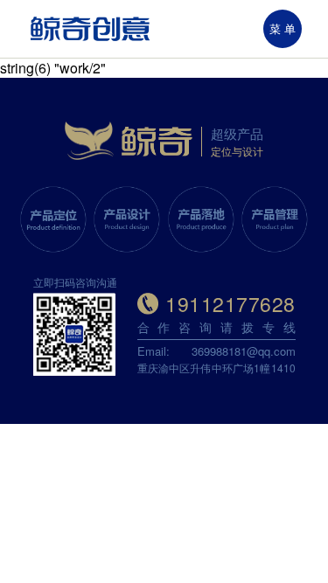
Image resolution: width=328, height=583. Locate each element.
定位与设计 (237, 150)
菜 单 (282, 28)
